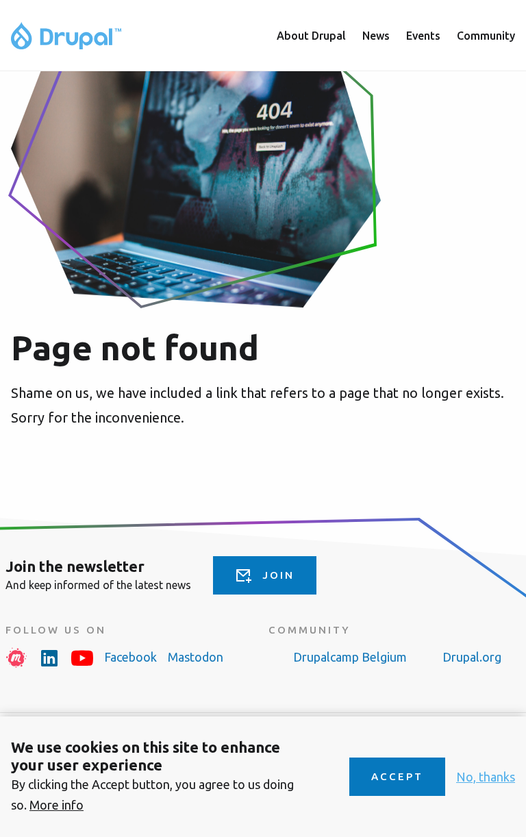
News (376, 35)
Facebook (130, 657)
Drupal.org (471, 657)
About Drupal (311, 35)
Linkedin (49, 658)
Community (486, 35)
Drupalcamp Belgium (350, 657)
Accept (397, 776)
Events (423, 35)
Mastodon (195, 657)
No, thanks (485, 777)
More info (56, 805)
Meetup (16, 658)
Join (278, 575)
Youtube (82, 658)
